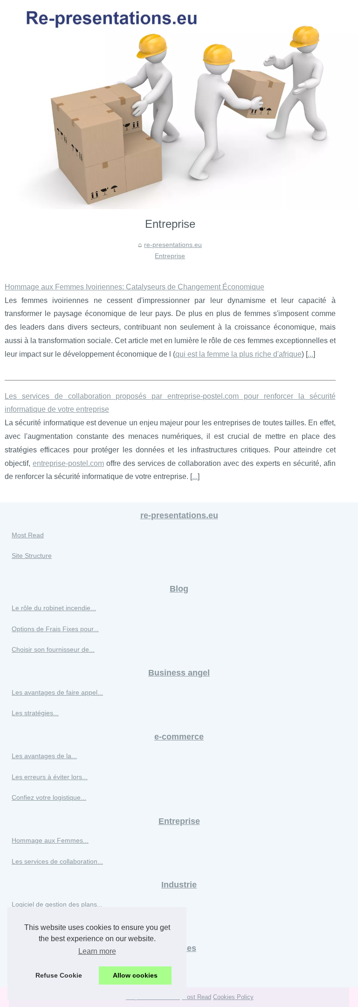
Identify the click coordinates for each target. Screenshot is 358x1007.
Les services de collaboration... (57, 861)
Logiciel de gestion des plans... (57, 904)
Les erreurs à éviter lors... (50, 777)
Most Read (28, 535)
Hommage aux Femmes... (50, 840)
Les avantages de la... (44, 756)
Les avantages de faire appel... (57, 692)
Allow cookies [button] (135, 975)
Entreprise (170, 256)
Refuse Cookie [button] (58, 975)
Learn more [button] (97, 951)
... (310, 354)
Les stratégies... (35, 713)
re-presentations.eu (173, 244)
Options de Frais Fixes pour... (55, 629)
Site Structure (32, 555)
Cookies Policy (233, 996)
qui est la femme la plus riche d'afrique (238, 354)
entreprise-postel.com (68, 463)
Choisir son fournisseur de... (53, 649)
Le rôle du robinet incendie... (54, 608)
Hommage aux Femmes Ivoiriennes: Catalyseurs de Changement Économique (134, 287)
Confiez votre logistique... (49, 797)
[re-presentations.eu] (179, 104)
